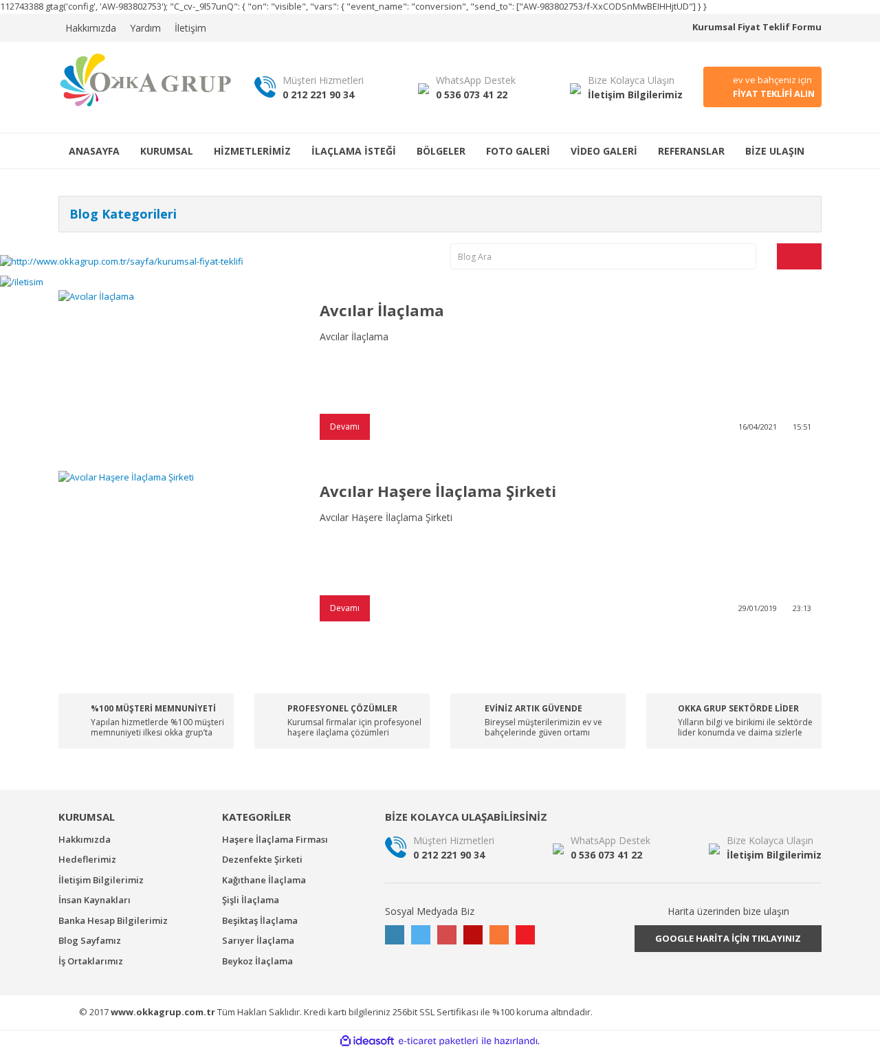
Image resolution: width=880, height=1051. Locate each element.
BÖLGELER (441, 150)
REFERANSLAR (691, 150)
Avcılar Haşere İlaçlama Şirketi (438, 490)
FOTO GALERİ (518, 150)
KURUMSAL (166, 150)
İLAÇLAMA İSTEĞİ (353, 150)
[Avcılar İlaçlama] (178, 370)
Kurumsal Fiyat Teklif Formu (757, 27)
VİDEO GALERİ (604, 150)
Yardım (145, 27)
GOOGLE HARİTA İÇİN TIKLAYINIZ (728, 938)
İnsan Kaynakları (94, 900)
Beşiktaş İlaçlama (260, 920)
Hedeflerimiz (87, 859)
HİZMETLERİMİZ (252, 150)
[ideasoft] (367, 1041)
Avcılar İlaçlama (382, 310)
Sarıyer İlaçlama (258, 940)
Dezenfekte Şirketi (262, 859)
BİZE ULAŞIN (774, 150)
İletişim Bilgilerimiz (101, 880)
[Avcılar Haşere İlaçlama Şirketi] (178, 551)
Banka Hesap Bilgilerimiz (113, 920)
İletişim (190, 27)
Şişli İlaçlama (250, 900)
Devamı (345, 426)
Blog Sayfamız (89, 940)
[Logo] (146, 79)
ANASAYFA (94, 150)
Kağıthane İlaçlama (264, 880)
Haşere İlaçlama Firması (275, 839)
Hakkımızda (90, 27)
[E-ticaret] (438, 1041)
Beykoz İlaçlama (257, 961)
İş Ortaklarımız (90, 961)
